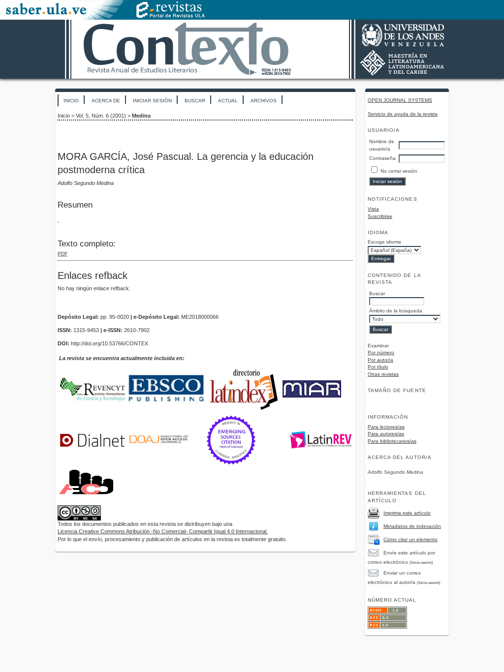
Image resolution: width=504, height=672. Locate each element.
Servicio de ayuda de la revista (403, 114)
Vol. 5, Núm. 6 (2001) (101, 116)
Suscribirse (380, 216)
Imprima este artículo (407, 513)
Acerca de (106, 100)
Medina (141, 116)
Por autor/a (380, 360)
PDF (62, 253)
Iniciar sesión (152, 100)
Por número (381, 352)
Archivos (264, 100)
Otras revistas (383, 374)
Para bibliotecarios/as (392, 441)
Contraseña (382, 158)
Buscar (195, 100)
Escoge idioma (384, 241)
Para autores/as (386, 433)
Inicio (71, 100)
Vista (373, 209)
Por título (378, 366)
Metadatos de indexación (412, 526)
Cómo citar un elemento (410, 539)
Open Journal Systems (400, 100)
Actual (228, 100)
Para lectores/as (386, 426)
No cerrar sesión (398, 171)
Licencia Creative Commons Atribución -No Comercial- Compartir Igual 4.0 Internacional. (163, 531)
